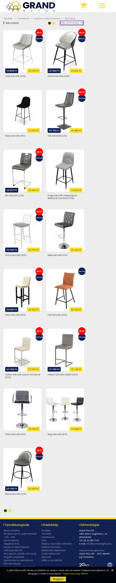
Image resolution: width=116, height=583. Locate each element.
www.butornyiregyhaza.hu (91, 550)
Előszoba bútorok (12, 563)
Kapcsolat (46, 556)
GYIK (43, 540)
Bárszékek (70, 18)
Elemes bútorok (11, 540)
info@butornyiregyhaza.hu (99, 543)
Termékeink (23, 18)
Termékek (46, 533)
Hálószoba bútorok (13, 550)
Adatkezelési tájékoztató (53, 550)
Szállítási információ (51, 547)
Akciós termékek (12, 530)
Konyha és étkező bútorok (47, 18)
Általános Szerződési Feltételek (56, 543)
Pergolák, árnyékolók (14, 556)
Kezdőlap (8, 18)
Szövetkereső (48, 537)
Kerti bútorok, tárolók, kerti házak (20, 553)
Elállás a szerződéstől (51, 560)
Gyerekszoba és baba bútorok (18, 560)
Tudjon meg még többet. (75, 573)
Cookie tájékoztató (50, 553)
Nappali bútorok (11, 543)
